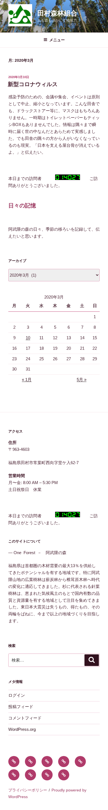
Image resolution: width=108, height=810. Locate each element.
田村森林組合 (57, 13)
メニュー (57, 40)
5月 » (81, 379)
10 (28, 337)
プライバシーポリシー (27, 790)
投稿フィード (20, 706)
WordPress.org (22, 729)
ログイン (16, 695)
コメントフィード (25, 718)
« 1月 (27, 379)
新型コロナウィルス (35, 84)
